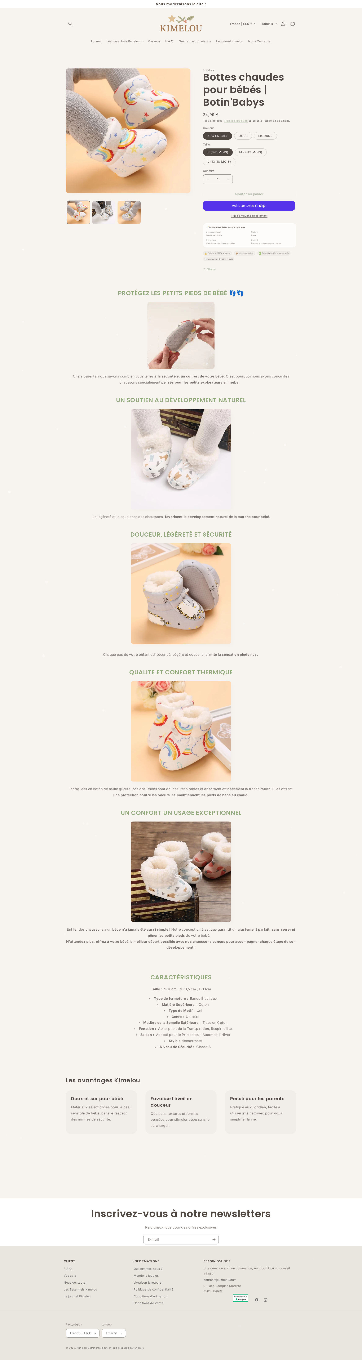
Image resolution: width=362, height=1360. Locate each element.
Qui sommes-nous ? (148, 1268)
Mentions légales (146, 1275)
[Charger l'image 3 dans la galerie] (129, 212)
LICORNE (265, 136)
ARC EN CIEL (217, 136)
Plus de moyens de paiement (249, 215)
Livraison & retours (147, 1282)
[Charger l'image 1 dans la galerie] (78, 212)
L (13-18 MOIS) (219, 161)
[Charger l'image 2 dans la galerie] (103, 212)
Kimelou (82, 1347)
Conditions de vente (148, 1303)
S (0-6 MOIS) (217, 152)
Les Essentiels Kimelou (80, 1289)
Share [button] (211, 269)
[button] (70, 23)
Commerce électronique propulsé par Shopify (116, 1347)
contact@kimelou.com (219, 1279)
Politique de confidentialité (153, 1289)
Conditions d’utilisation (150, 1296)
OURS (243, 136)
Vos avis (70, 1275)
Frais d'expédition (236, 120)
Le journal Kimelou (77, 1296)
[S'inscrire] (213, 1239)
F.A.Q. (68, 1268)
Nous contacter (75, 1282)
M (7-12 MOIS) (250, 152)
